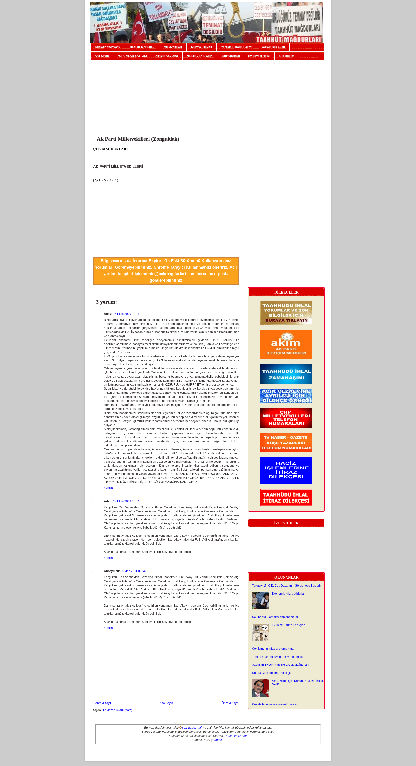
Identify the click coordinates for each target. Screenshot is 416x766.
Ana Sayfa (102, 56)
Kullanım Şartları (236, 736)
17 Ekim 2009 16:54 (126, 501)
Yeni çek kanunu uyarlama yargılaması (277, 656)
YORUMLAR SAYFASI (132, 56)
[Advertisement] (208, 95)
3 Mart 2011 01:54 (134, 571)
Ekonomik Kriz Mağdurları (289, 593)
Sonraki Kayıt (102, 703)
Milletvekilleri (173, 47)
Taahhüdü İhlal (230, 56)
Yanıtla (108, 487)
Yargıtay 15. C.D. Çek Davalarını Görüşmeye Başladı (286, 585)
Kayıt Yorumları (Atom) (117, 710)
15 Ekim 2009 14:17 (126, 314)
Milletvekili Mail (201, 47)
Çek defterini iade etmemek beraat (274, 704)
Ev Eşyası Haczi (259, 56)
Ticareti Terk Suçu (142, 47)
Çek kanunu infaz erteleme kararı (273, 648)
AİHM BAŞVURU (166, 56)
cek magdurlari (192, 727)
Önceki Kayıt (230, 703)
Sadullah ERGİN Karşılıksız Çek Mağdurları (280, 664)
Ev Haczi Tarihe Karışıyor (288, 625)
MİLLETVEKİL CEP (199, 56)
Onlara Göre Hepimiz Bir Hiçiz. (272, 673)
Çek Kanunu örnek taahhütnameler (275, 617)
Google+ (218, 740)
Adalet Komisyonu (107, 47)
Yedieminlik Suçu (273, 47)
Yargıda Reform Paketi (236, 47)
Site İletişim (287, 56)
